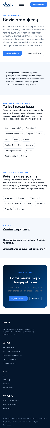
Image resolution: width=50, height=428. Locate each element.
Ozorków (29, 151)
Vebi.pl (6, 322)
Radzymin (21, 209)
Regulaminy (7, 422)
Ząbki (28, 203)
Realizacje (7, 380)
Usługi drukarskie (9, 359)
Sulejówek (34, 198)
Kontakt (35, 299)
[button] (25, 241)
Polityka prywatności (20, 422)
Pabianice (30, 128)
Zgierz (30, 134)
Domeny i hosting (9, 363)
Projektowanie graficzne (12, 355)
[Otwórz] (21, 4)
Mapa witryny (33, 422)
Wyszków (8, 209)
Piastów (21, 198)
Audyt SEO (7, 408)
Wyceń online (38, 4)
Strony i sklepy (8, 347)
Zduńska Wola (10, 156)
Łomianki (39, 203)
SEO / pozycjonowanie (11, 351)
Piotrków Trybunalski (13, 145)
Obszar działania (8, 425)
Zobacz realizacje (34, 53)
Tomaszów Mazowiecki (14, 134)
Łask (16, 139)
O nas (5, 376)
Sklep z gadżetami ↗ (11, 400)
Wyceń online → (12, 53)
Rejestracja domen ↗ (11, 404)
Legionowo (9, 198)
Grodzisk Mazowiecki (13, 203)
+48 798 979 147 (9, 335)
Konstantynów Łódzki (13, 151)
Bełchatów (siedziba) (13, 128)
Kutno (7, 139)
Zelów (40, 134)
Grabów (24, 156)
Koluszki (26, 139)
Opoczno (29, 145)
